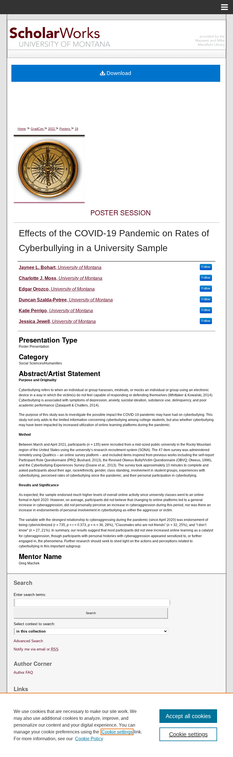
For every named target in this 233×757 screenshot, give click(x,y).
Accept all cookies (188, 716)
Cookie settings (117, 731)
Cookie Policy (89, 738)
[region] (116, 725)
